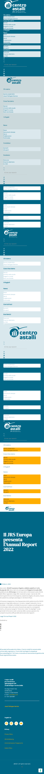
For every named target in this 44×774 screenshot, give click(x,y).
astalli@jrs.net (13, 694)
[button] (22, 624)
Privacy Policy (9, 734)
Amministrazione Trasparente (14, 743)
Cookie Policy (8, 748)
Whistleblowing (9, 739)
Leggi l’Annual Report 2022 (8, 616)
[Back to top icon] (38, 770)
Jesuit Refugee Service (12, 706)
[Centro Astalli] (15, 13)
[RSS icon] (22, 767)
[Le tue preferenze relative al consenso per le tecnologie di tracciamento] (40, 770)
